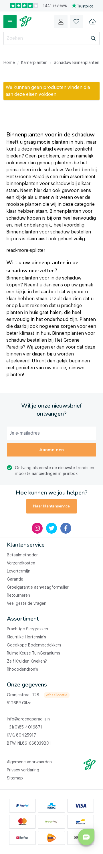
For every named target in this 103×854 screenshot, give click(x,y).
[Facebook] (65, 528)
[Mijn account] (61, 21)
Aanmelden (51, 450)
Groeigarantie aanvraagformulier (38, 587)
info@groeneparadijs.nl (29, 719)
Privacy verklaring (23, 770)
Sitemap (15, 778)
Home (9, 63)
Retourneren (18, 596)
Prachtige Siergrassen (27, 629)
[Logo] (25, 21)
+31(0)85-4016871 (24, 727)
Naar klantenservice (51, 506)
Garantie (15, 579)
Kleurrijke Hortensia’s (26, 637)
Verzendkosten (21, 563)
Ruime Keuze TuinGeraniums (33, 653)
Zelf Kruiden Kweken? (27, 661)
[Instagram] (37, 528)
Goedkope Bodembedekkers (34, 645)
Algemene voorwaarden (29, 762)
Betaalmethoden (23, 555)
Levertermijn (18, 571)
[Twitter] (51, 528)
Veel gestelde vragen (26, 604)
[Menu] (10, 21)
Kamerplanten (34, 63)
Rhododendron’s (22, 669)
